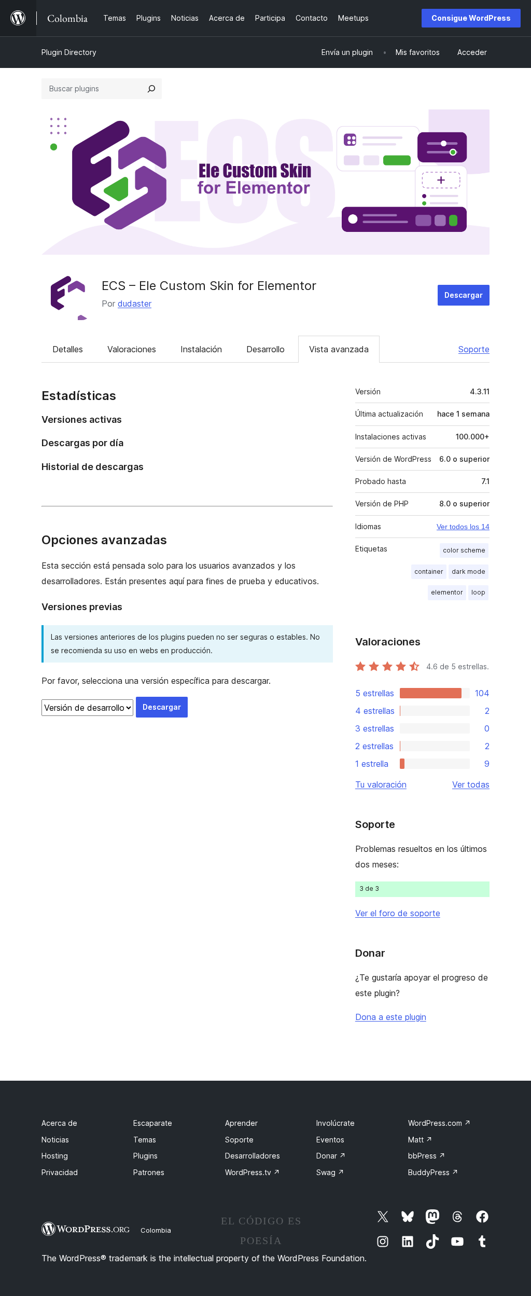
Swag (330, 1172)
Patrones (148, 1172)
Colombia (156, 1230)
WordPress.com (439, 1123)
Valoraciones (131, 349)
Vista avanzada (339, 349)
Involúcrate (335, 1123)
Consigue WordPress (471, 17)
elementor (447, 592)
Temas (144, 1139)
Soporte (474, 349)
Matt (420, 1139)
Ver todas (471, 784)
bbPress (426, 1155)
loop (478, 592)
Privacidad (59, 1172)
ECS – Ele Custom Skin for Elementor (209, 285)
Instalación (201, 349)
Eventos (330, 1139)
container (428, 571)
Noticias (55, 1139)
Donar (331, 1155)
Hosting (54, 1155)
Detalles (67, 349)
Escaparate (152, 1123)
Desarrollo (265, 349)
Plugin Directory (68, 52)
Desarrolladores (252, 1155)
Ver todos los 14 (463, 526)
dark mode (468, 571)
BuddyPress (433, 1172)
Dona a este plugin (390, 1017)
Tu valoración (381, 784)
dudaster (134, 303)
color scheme (464, 550)
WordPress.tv (252, 1172)
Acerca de (59, 1123)
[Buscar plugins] (151, 88)
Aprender (241, 1123)
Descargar (463, 295)
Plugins (145, 1155)
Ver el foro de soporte (397, 913)
